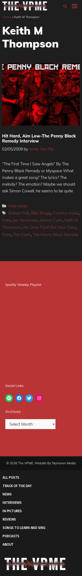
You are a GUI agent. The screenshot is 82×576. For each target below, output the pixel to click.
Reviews (9, 519)
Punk (6, 234)
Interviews (17, 205)
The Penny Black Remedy (56, 234)
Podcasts (11, 536)
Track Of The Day (17, 485)
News (7, 494)
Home (7, 17)
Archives (13, 411)
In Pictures (12, 510)
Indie (6, 220)
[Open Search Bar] (65, 6)
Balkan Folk (18, 213)
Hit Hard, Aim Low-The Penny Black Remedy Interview (39, 138)
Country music (66, 213)
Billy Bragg (41, 213)
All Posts (11, 477)
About (8, 544)
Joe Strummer (25, 220)
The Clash (22, 234)
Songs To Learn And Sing (24, 527)
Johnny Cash (51, 220)
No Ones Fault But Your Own (49, 227)
